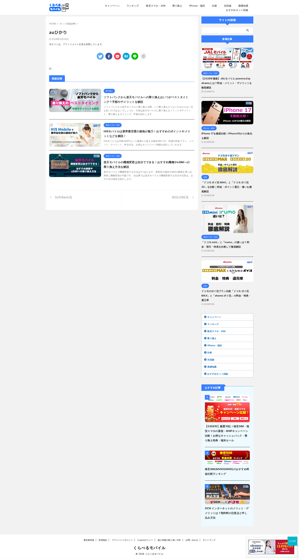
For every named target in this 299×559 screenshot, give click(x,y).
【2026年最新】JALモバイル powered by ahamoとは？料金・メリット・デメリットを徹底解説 (226, 83)
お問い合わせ (191, 540)
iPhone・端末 (197, 5)
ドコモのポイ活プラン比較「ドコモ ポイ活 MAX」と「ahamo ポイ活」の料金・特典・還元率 (226, 296)
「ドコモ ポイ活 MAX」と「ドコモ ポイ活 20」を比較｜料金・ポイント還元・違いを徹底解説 (226, 187)
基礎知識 (243, 5)
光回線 (227, 5)
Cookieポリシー (145, 540)
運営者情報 (89, 540)
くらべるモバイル (149, 547)
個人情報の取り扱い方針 (169, 540)
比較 (214, 5)
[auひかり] (126, 56)
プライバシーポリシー (122, 540)
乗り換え (177, 5)
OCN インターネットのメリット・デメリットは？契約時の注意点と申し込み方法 (227, 513)
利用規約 (103, 540)
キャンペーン (112, 5)
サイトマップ (209, 540)
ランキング (133, 5)
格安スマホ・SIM (155, 5)
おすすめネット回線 (237, 9)
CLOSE (292, 541)
